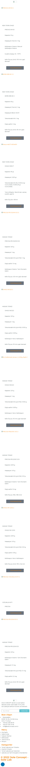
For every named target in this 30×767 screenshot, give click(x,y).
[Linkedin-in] (3, 764)
